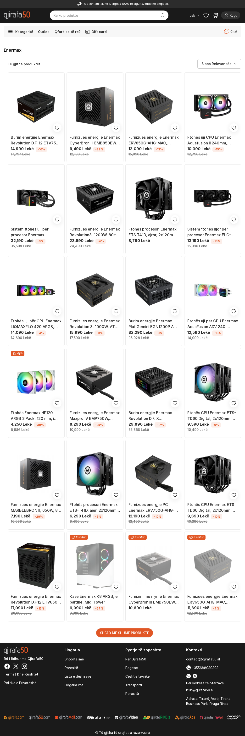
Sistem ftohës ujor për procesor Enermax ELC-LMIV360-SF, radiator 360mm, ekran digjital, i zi (210, 232)
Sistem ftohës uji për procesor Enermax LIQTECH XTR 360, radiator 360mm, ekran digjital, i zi (36, 232)
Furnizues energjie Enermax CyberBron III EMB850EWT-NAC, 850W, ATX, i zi (95, 140)
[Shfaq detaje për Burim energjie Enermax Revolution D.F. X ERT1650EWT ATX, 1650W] (153, 382)
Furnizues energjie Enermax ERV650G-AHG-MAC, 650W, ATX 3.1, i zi (212, 599)
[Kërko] (162, 15)
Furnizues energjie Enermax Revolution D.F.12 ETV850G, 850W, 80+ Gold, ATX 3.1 (36, 599)
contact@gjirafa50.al (203, 659)
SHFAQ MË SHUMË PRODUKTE (124, 633)
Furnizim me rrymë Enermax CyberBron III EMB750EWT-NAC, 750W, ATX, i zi (153, 599)
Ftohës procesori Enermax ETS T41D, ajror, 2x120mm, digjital (153, 232)
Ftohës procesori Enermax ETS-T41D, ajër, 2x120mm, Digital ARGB (94, 507)
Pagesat (132, 668)
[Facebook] (7, 667)
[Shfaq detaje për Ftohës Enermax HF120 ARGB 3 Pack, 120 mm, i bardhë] (36, 382)
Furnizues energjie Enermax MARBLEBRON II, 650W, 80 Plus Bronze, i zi (36, 507)
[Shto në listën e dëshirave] (57, 127)
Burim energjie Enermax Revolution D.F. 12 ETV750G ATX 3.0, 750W (36, 140)
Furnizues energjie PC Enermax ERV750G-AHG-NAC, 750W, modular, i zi (151, 507)
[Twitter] (15, 667)
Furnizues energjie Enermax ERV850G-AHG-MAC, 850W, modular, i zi (153, 140)
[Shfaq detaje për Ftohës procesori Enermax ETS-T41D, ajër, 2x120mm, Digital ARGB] (95, 474)
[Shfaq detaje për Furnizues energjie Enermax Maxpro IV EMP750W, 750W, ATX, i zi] (95, 382)
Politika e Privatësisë (20, 683)
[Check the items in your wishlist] (206, 15)
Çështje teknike (137, 676)
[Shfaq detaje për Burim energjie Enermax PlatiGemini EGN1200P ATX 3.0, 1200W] (153, 290)
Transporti (133, 685)
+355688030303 (204, 668)
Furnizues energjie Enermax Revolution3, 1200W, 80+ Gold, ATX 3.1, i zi (95, 232)
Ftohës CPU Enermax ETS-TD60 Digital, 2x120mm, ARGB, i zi (211, 415)
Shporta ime (74, 659)
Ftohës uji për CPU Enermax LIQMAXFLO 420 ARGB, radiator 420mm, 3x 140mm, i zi (36, 324)
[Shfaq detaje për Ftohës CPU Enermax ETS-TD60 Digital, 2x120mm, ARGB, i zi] (212, 382)
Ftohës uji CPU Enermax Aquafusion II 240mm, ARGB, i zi (209, 140)
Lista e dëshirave (78, 676)
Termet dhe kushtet (21, 674)
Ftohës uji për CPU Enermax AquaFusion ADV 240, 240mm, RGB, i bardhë (212, 324)
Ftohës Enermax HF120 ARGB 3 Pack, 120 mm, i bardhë (32, 415)
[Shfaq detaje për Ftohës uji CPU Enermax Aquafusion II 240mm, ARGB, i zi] (212, 106)
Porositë (71, 668)
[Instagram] (24, 667)
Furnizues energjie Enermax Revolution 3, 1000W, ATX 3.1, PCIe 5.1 (95, 324)
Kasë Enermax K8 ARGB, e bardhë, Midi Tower (94, 599)
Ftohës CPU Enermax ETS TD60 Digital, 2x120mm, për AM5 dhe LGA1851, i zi (210, 507)
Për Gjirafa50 (135, 659)
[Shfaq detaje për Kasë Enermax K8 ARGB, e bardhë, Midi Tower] (95, 565)
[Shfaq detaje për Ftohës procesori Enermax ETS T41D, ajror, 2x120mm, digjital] (153, 198)
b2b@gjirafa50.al (199, 690)
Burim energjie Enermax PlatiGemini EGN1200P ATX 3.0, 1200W (153, 324)
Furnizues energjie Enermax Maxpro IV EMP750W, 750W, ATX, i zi (95, 415)
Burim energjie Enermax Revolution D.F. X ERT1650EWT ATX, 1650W (153, 415)
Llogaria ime (74, 685)
